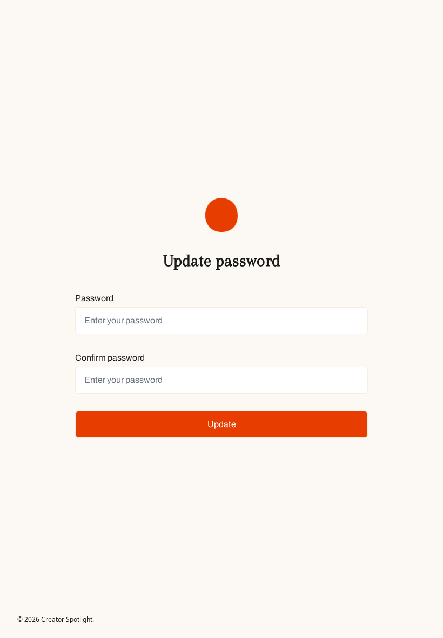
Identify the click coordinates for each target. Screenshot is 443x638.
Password (94, 298)
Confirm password (110, 357)
